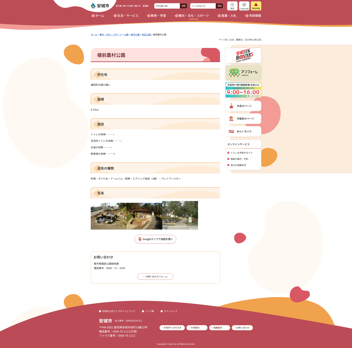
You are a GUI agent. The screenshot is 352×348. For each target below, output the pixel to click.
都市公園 (135, 34)
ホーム (94, 34)
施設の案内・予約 (239, 158)
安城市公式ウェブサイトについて (118, 311)
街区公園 (146, 34)
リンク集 (149, 311)
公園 (126, 34)
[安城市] (100, 5)
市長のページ (244, 106)
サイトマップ (170, 311)
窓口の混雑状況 (238, 165)
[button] (232, 5)
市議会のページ (245, 118)
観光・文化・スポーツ (111, 34)
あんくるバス (244, 131)
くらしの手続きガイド (242, 152)
